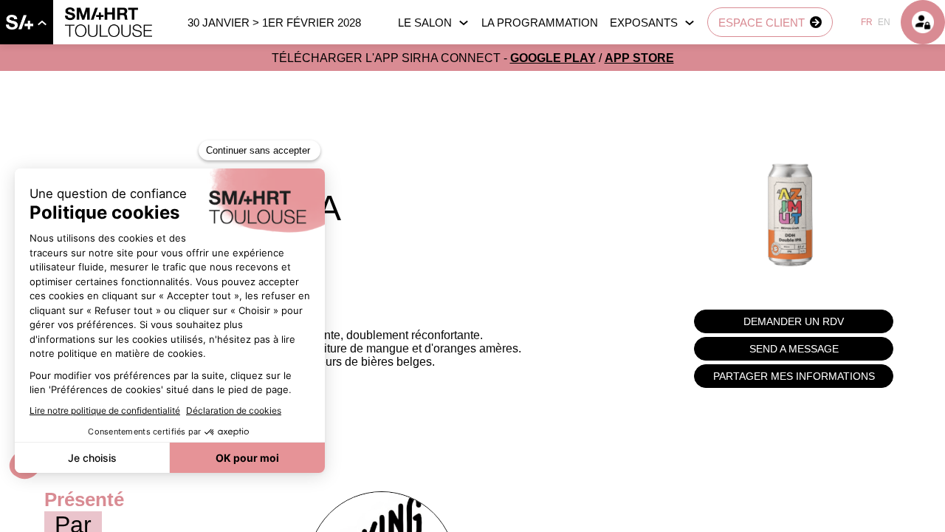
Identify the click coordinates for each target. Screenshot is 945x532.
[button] (770, 22)
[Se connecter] (923, 22)
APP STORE (639, 58)
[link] (26, 22)
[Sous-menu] (41, 22)
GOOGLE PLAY (553, 58)
